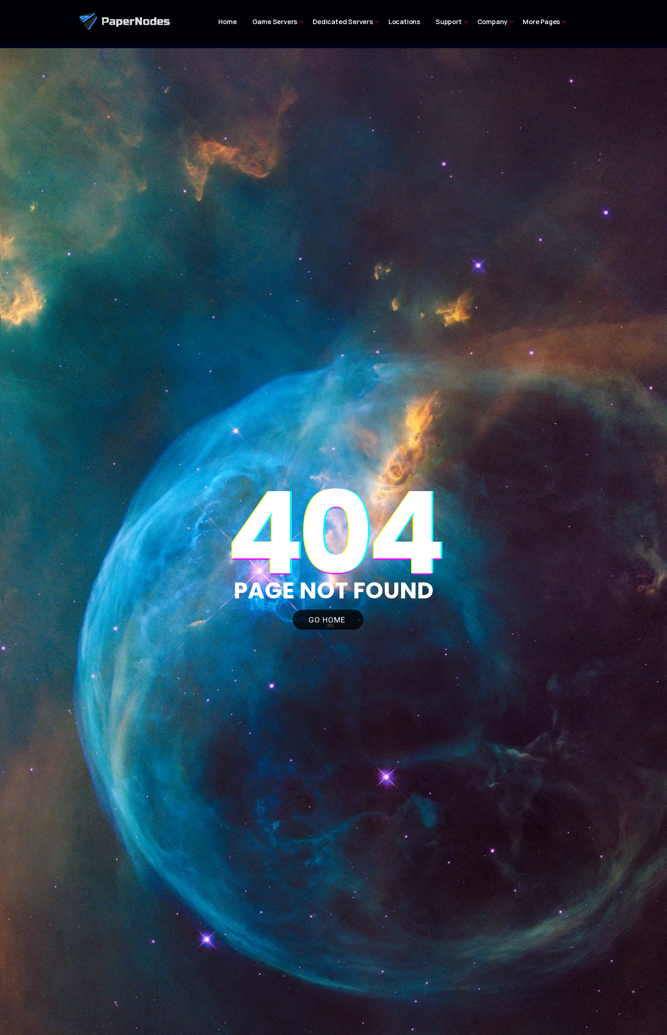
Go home (328, 619)
